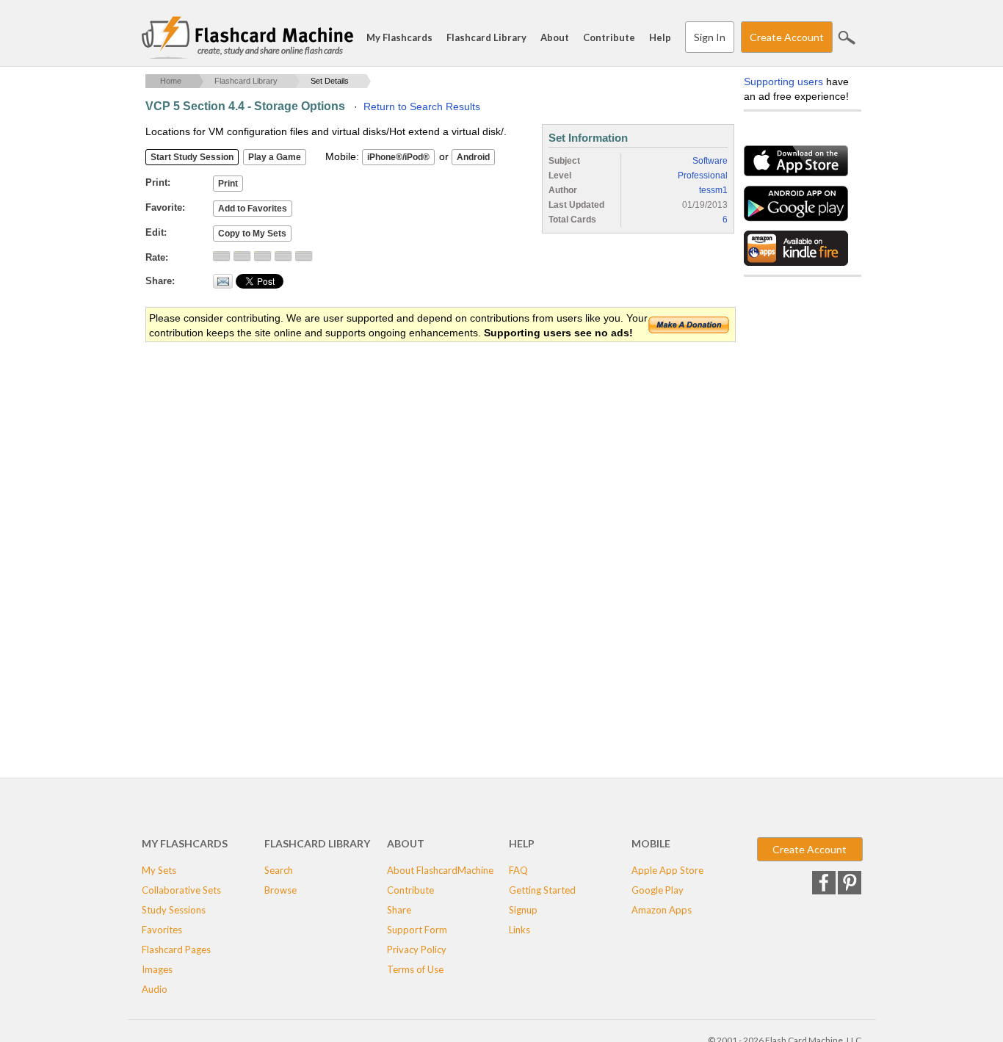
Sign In (709, 37)
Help (660, 37)
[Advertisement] (412, 461)
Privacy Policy (416, 949)
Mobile (650, 843)
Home (170, 80)
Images (157, 969)
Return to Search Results (421, 106)
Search (846, 37)
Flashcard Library (486, 37)
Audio (154, 989)
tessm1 (713, 190)
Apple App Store (667, 870)
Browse (280, 890)
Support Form (417, 930)
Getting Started (542, 890)
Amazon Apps (661, 910)
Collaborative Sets (181, 890)
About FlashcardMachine (440, 870)
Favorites (162, 930)
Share (399, 910)
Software (710, 161)
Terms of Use (415, 969)
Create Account (787, 37)
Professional (703, 175)
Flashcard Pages (176, 949)
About (554, 37)
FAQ (518, 870)
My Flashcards (399, 37)
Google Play (657, 890)
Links (519, 930)
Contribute (609, 37)
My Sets (159, 870)
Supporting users (783, 81)
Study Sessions (174, 910)
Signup (523, 910)
